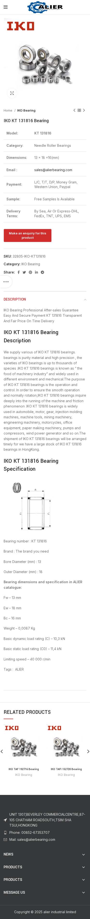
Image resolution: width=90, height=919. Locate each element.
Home (8, 110)
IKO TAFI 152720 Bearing (66, 769)
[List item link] (45, 832)
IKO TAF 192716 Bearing (24, 769)
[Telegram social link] (42, 272)
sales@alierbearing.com (53, 170)
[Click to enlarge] (12, 93)
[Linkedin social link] (36, 272)
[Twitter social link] (24, 272)
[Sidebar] (6, 282)
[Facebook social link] (18, 272)
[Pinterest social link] (30, 272)
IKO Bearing (26, 110)
